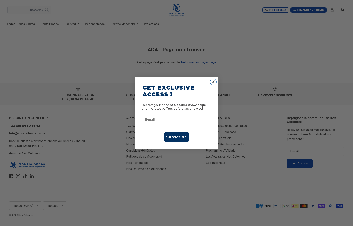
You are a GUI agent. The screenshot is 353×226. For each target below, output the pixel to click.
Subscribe (176, 137)
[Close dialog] (213, 82)
